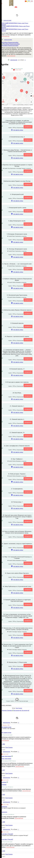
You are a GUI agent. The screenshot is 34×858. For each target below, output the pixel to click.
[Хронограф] (4, 7)
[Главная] (2, 7)
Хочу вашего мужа (6, 732)
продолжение (5, 36)
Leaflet (14, 104)
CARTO (31, 104)
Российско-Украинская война (10, 45)
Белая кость (4, 812)
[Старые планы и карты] (10, 7)
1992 (3, 744)
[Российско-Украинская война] (7, 7)
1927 (3, 770)
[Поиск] (21, 7)
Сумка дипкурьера (6, 758)
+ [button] (31, 93)
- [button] (31, 98)
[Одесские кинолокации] (16, 7)
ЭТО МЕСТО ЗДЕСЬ (18, 130)
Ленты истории (7, 20)
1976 (3, 794)
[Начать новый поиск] (3, 74)
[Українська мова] (29, 1)
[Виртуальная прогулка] (18, 7)
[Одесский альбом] (13, 7)
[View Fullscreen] (31, 74)
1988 (3, 822)
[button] (31, 96)
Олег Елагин (19, 708)
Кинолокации (13, 59)
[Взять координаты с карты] (3, 81)
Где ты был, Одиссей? (7, 839)
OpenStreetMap (20, 104)
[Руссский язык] (26, 1)
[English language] (32, 1)
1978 (3, 851)
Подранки (3, 784)
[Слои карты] (3, 78)
